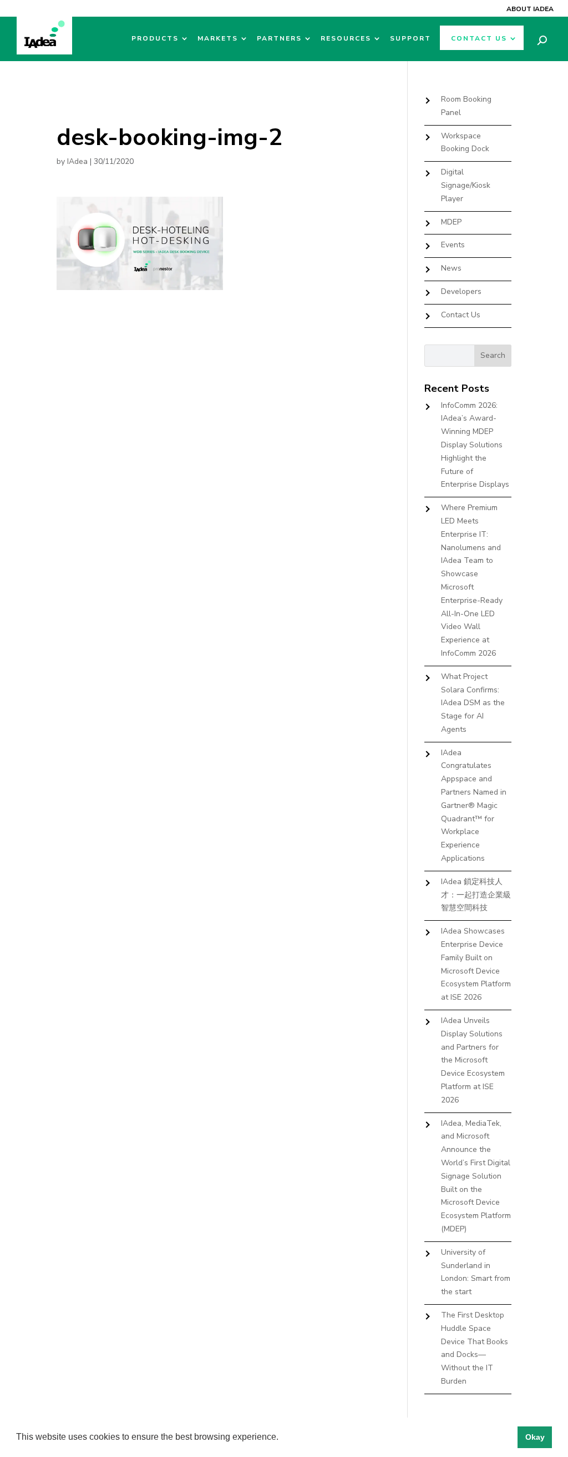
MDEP (451, 222)
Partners (279, 38)
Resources (346, 38)
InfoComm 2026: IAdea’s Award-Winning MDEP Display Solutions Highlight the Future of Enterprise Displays (475, 445)
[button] (282, 1438)
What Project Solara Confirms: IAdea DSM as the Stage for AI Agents (473, 703)
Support (410, 38)
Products (155, 38)
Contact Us (479, 38)
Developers (461, 291)
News (451, 268)
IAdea (77, 161)
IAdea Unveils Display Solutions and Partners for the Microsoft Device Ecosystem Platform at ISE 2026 (473, 1060)
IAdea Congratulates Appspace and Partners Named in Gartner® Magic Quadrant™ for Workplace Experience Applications (473, 805)
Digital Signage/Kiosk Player (465, 185)
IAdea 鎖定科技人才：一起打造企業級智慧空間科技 (476, 895)
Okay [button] (535, 1437)
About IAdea (530, 8)
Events (453, 244)
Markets (217, 38)
